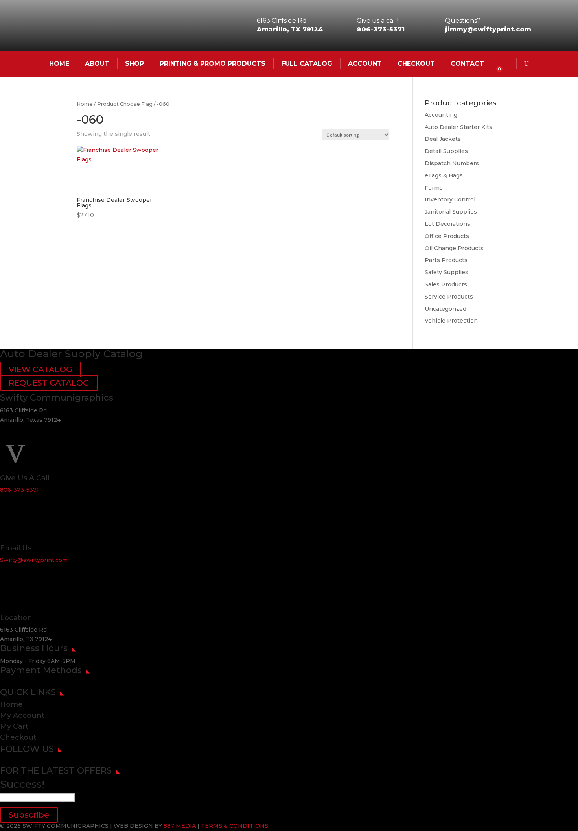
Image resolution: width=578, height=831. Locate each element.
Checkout (416, 63)
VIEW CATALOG (40, 369)
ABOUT (97, 63)
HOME (59, 63)
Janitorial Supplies (451, 211)
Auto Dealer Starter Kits (458, 127)
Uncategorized (445, 308)
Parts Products (446, 260)
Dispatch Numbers (452, 163)
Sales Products (446, 284)
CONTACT (467, 63)
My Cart (14, 726)
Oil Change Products (454, 248)
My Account (22, 715)
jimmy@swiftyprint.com (488, 29)
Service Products (449, 296)
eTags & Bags (444, 175)
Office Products (447, 236)
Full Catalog (306, 63)
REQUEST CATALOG (49, 383)
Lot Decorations (447, 223)
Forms (434, 187)
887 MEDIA (180, 825)
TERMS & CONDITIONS (234, 825)
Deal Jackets (443, 138)
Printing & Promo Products (212, 63)
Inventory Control (450, 199)
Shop (134, 63)
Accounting (441, 114)
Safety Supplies (446, 272)
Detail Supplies (446, 151)
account (365, 63)
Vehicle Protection (451, 320)
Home (85, 104)
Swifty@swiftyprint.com (34, 559)
